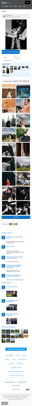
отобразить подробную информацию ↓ (11, 51)
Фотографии (5, 6)
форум (7, 359)
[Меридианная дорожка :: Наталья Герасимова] (17, 333)
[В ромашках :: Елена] (23, 127)
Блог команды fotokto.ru (9, 382)
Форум (20, 6)
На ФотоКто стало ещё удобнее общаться (14, 237)
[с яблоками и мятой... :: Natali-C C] (8, 333)
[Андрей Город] (4, 72)
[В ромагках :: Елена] (9, 141)
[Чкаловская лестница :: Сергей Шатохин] (17, 337)
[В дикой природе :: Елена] (9, 185)
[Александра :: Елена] (23, 199)
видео (24, 355)
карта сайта (20, 363)
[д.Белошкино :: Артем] (4, 342)
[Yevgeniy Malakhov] (23, 67)
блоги (17, 355)
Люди (24, 6)
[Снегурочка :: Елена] (23, 98)
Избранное (26, 81)
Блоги (11, 6)
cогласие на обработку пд (16, 375)
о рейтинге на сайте (16, 367)
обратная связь (22, 359)
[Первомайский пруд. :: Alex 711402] (13, 333)
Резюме (15, 81)
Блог (20, 81)
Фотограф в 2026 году (11, 286)
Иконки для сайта (16, 385)
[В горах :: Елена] (23, 170)
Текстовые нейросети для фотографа (12, 314)
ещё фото (16, 216)
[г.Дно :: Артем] (13, 337)
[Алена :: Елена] (9, 98)
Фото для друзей (10, 246)
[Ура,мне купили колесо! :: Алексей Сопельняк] (22, 333)
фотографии (9, 355)
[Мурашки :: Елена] (9, 170)
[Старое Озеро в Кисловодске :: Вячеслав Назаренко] (4, 333)
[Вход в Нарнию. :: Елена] (23, 156)
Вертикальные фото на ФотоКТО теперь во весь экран (14, 257)
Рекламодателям (22, 382)
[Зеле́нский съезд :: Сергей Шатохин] (4, 337)
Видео (15, 6)
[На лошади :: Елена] (9, 127)
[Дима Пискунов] (4, 67)
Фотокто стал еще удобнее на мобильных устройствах (13, 275)
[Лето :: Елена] (9, 112)
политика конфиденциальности (16, 371)
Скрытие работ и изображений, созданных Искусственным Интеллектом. (14, 266)
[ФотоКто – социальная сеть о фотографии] (6, 2)
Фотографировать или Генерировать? (11, 301)
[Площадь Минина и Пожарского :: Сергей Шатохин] (26, 333)
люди (13, 359)
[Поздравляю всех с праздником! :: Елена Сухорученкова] (26, 337)
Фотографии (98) (7, 81)
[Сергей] (27, 67)
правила (11, 363)
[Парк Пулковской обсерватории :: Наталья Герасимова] (21, 337)
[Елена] (16, 49)
